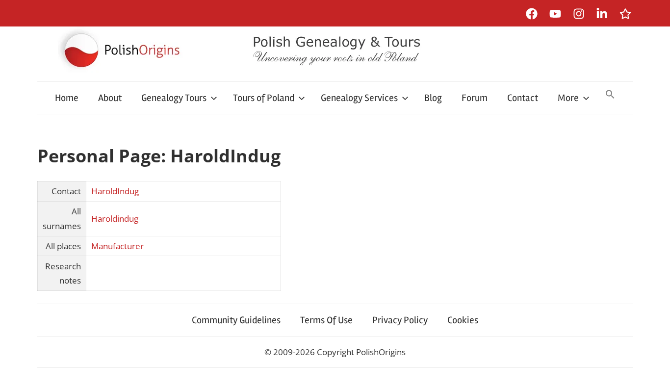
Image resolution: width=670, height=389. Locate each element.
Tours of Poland (263, 98)
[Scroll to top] (653, 372)
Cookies (462, 320)
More (568, 98)
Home (66, 98)
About (110, 98)
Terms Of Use (326, 320)
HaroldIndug (115, 191)
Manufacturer (117, 246)
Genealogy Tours (173, 98)
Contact (522, 98)
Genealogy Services (359, 98)
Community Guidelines (236, 320)
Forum (475, 98)
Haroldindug (114, 218)
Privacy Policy (400, 320)
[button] (610, 95)
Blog (433, 98)
